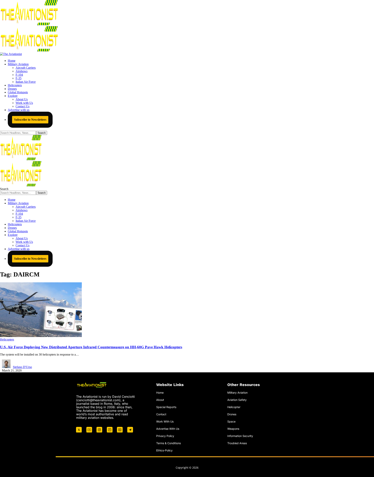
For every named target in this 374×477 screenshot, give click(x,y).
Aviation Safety (237, 399)
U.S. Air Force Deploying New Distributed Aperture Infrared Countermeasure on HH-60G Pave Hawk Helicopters (91, 347)
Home (160, 392)
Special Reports (166, 407)
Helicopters (7, 339)
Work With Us (165, 421)
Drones (231, 414)
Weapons (233, 428)
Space (231, 421)
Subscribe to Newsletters (30, 119)
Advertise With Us (167, 428)
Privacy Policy (165, 436)
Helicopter (233, 407)
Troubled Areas (237, 443)
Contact (161, 414)
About (160, 399)
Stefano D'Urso (22, 367)
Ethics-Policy (164, 450)
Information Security (240, 436)
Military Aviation (237, 392)
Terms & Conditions (168, 443)
